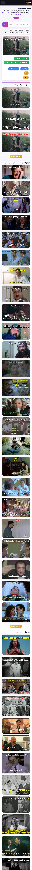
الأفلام (27, 30)
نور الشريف (24, 69)
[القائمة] (3, 2)
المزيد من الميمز (16, 156)
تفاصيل (26, 77)
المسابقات (11, 32)
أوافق (16, 18)
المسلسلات (21, 30)
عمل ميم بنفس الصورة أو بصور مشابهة (16, 62)
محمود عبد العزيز (13, 69)
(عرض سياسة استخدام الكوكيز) (11, 13)
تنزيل (26, 58)
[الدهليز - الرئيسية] (28, 2)
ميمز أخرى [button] (18, 58)
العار (26, 73)
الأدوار (10, 30)
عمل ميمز (26, 32)
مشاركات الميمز (19, 32)
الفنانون (15, 30)
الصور (6, 32)
